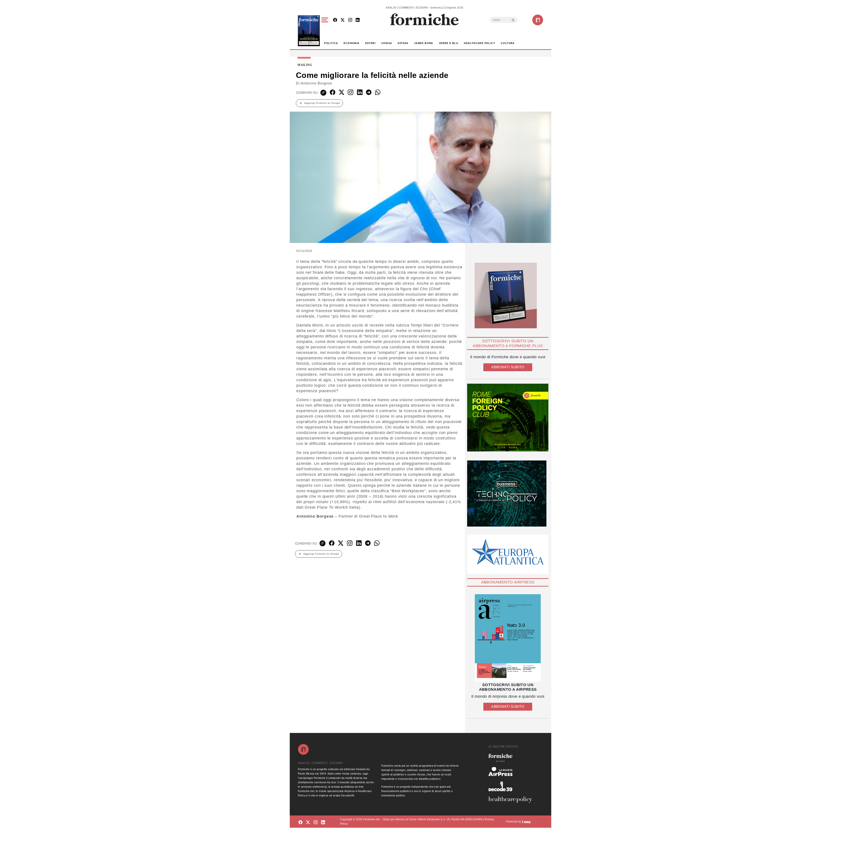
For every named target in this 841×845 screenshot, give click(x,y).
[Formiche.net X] (342, 20)
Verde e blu (448, 43)
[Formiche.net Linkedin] (357, 20)
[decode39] (512, 786)
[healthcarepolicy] (512, 800)
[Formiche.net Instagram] (350, 20)
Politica (331, 43)
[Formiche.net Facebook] (335, 20)
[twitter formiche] (308, 822)
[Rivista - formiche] (512, 758)
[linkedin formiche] (323, 822)
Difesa (403, 43)
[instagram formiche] (315, 822)
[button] (325, 30)
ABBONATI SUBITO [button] (507, 367)
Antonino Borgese (316, 83)
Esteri (370, 43)
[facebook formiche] (300, 822)
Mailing (304, 65)
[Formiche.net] (537, 19)
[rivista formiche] (507, 638)
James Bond (423, 43)
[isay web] (526, 821)
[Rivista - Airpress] (512, 771)
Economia (351, 43)
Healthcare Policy (479, 43)
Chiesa (386, 43)
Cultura (508, 43)
